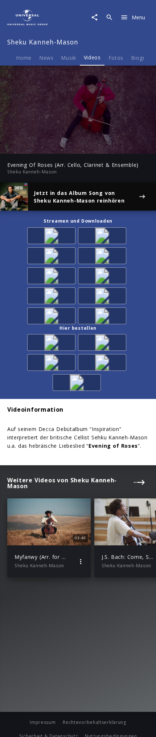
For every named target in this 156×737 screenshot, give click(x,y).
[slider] (54, 145)
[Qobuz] (103, 317)
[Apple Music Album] (52, 237)
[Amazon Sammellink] (52, 277)
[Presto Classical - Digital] (103, 277)
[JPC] (103, 363)
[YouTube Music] (103, 297)
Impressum (43, 722)
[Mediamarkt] (103, 343)
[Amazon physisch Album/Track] (52, 343)
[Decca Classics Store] (78, 383)
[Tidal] (52, 297)
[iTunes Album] (103, 257)
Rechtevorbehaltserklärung (94, 722)
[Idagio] (52, 317)
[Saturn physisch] (52, 363)
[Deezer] (52, 257)
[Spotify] (103, 237)
